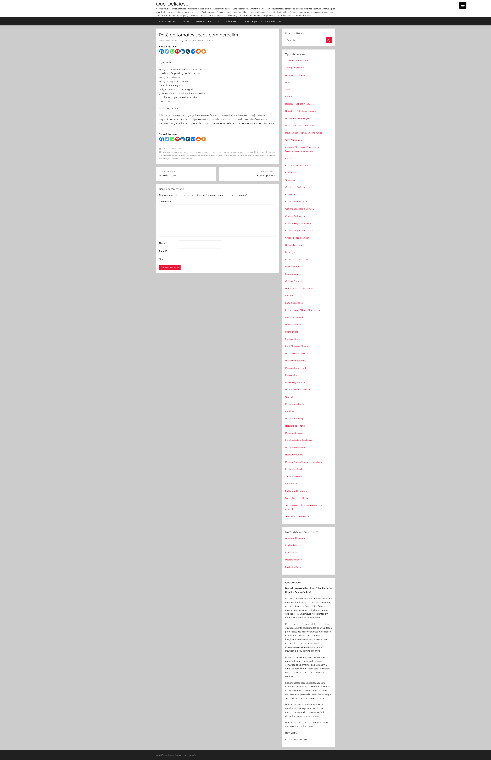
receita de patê (252, 155)
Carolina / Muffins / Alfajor (298, 165)
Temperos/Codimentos (297, 516)
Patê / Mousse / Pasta (173, 149)
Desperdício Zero (294, 245)
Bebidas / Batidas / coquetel (299, 104)
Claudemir (209, 40)
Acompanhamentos (295, 67)
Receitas (289, 411)
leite (200, 152)
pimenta (176, 155)
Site (161, 259)
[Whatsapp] (172, 51)
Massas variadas (293, 324)
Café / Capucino (293, 140)
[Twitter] (167, 51)
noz (228, 152)
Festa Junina (291, 274)
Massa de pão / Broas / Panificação (262, 21)
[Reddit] (198, 51)
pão (241, 152)
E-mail (163, 251)
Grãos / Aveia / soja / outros (299, 288)
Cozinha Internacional (296, 201)
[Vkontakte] (193, 51)
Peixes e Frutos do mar (207, 21)
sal (169, 159)
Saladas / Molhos (294, 476)
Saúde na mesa (293, 567)
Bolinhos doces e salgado (298, 118)
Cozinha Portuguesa (295, 216)
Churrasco (290, 180)
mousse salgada (219, 152)
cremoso (184, 152)
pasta (246, 152)
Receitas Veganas (294, 454)
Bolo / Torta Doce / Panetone (300, 125)
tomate (182, 159)
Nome (163, 243)
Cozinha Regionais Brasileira (299, 230)
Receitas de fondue (295, 426)
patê (251, 152)
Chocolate (290, 172)
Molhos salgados (293, 339)
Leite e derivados (294, 303)
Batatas (289, 96)
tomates (189, 159)
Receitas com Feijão (295, 418)
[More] (203, 51)
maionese (206, 152)
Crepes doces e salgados (297, 237)
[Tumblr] (188, 51)
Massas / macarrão (294, 317)
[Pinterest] (177, 51)
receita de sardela (267, 155)
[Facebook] (161, 51)
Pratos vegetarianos (295, 382)
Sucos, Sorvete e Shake (297, 498)
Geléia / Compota (294, 281)
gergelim (193, 152)
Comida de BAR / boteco (297, 187)
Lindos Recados (293, 545)
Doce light (290, 252)
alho (164, 152)
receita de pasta (237, 155)
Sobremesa (231, 21)
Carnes (185, 21)
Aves (287, 89)
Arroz (288, 82)
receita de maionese (196, 155)
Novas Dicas (291, 552)
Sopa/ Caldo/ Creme (296, 491)
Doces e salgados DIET (296, 259)
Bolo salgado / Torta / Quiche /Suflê (303, 132)
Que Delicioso (172, 3)
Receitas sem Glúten (295, 447)
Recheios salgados (294, 469)
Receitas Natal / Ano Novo (298, 440)
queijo (183, 155)
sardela (174, 159)
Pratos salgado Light (295, 368)
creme (176, 152)
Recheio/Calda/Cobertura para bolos (304, 462)
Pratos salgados (167, 21)
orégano (235, 152)
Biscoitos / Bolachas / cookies (300, 111)
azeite (170, 152)
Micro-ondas (291, 332)
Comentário (166, 201)
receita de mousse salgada (217, 155)
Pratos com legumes (295, 360)
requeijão (163, 159)
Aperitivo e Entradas (295, 75)
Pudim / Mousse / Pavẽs (297, 389)
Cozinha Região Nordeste (298, 223)
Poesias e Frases (293, 559)
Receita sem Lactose (295, 404)
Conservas (290, 194)
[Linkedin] (182, 51)
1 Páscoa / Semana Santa (297, 60)
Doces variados (292, 266)
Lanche (289, 295)
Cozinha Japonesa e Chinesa (299, 209)
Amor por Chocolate (295, 538)
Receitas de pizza (294, 433)
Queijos (289, 397)
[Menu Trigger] (462, 5)
